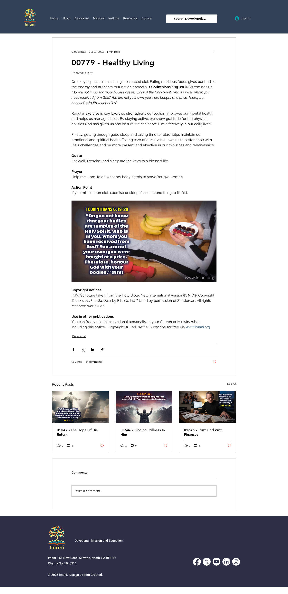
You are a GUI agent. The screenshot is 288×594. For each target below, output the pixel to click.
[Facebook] (197, 562)
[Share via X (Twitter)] (83, 350)
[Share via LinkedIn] (92, 350)
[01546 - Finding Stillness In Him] (144, 407)
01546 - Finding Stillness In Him (142, 432)
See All (231, 383)
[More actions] (214, 51)
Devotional (79, 336)
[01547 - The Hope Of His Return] (80, 407)
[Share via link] (102, 350)
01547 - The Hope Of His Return (77, 432)
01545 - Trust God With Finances (203, 432)
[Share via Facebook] (73, 350)
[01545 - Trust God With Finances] (207, 407)
